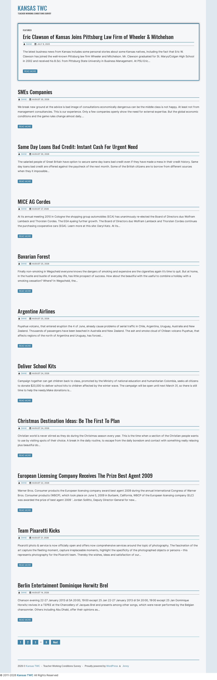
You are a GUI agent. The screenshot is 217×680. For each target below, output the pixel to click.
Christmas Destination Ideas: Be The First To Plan (69, 420)
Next (55, 642)
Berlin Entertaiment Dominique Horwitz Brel (63, 585)
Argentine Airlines (36, 311)
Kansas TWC (32, 8)
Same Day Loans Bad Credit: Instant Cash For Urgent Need (78, 146)
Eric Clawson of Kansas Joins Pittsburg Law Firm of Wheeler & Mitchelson (98, 36)
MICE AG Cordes (34, 201)
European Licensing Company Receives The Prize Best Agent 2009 (85, 475)
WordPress (112, 666)
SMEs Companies (35, 92)
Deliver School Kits (37, 366)
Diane (29, 44)
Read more (30, 71)
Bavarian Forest (34, 256)
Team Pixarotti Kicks (39, 530)
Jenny (126, 666)
